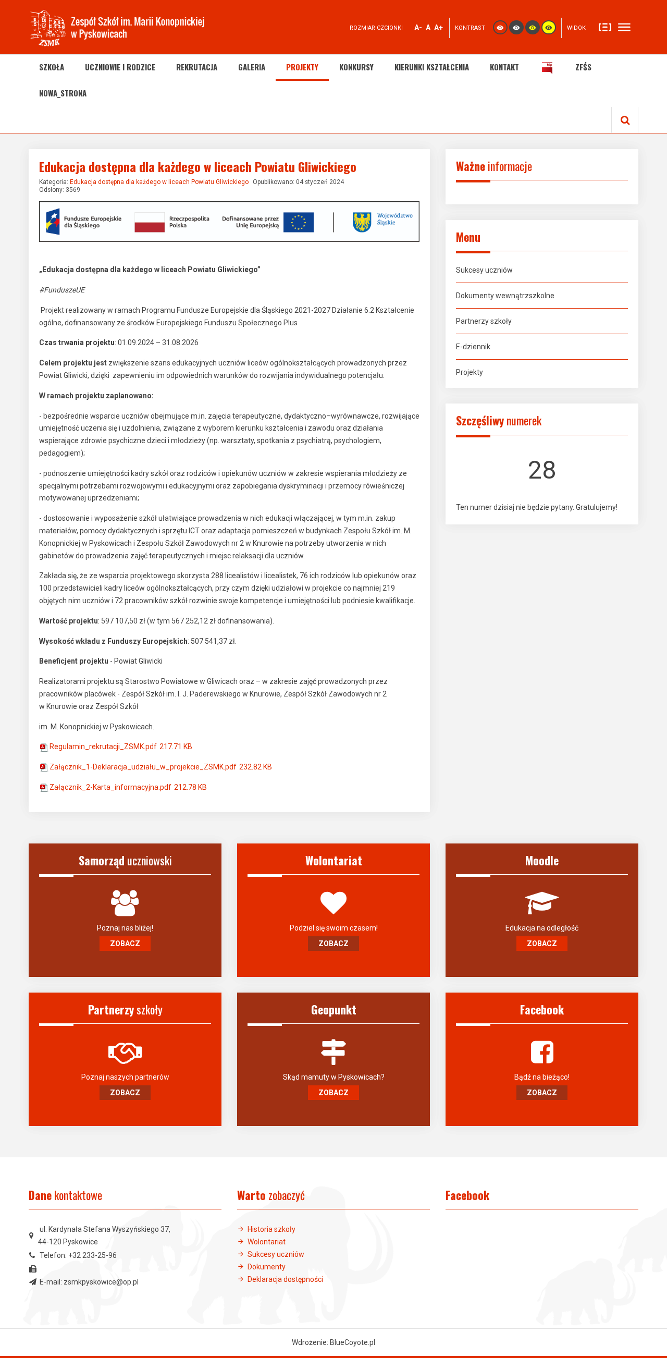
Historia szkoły (271, 1229)
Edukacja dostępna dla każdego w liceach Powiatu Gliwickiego (159, 182)
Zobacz (125, 943)
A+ (439, 28)
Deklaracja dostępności (285, 1279)
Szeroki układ (624, 26)
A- (418, 28)
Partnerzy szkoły (484, 321)
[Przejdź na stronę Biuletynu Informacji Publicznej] (547, 68)
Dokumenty (267, 1267)
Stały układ (605, 26)
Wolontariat (267, 1242)
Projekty (469, 372)
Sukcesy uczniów (484, 270)
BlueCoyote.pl (352, 1342)
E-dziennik (473, 346)
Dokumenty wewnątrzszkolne (505, 295)
